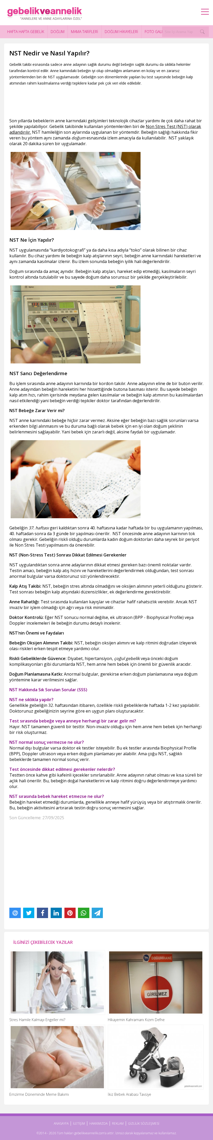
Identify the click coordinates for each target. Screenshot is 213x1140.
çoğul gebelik (127, 658)
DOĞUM (57, 31)
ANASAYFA (61, 1123)
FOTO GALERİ (156, 31)
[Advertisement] (103, 100)
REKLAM (118, 1123)
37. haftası (39, 528)
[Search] (202, 32)
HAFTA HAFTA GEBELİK (25, 31)
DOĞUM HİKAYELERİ (121, 31)
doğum (78, 138)
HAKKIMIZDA (98, 1123)
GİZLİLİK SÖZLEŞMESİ (143, 1123)
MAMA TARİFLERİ (84, 31)
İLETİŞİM (79, 1123)
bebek (117, 426)
